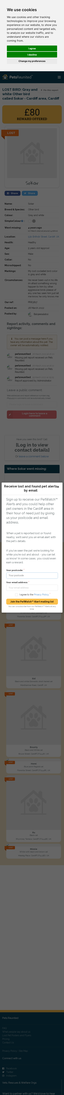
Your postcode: (14, 570)
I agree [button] (32, 48)
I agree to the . (34, 594)
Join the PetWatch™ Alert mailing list (32, 601)
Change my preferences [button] (32, 61)
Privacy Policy (41, 594)
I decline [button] (32, 54)
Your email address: (17, 582)
